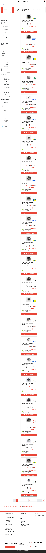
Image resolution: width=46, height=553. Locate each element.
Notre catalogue (9, 513)
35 (32, 500)
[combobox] (5, 26)
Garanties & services (23, 514)
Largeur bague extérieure (4, 38)
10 (27, 500)
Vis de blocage (7, 79)
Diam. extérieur (4, 49)
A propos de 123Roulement (8, 529)
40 (35, 500)
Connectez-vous (9, 546)
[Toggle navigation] (2, 1)
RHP (5, 70)
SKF (6, 64)
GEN (6, 66)
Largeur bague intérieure (4, 44)
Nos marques (9, 534)
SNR (6, 62)
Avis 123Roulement (10, 533)
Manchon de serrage (6, 91)
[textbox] (5, 26)
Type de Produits (3, 23)
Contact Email (38, 518)
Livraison (23, 517)
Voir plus (8, 72)
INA (6, 68)
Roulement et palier (10, 516)
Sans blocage (7, 88)
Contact (37, 513)
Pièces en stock (6, 103)
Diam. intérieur (4, 33)
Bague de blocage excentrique (6, 83)
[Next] (43, 500)
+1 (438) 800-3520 (39, 515)
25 (29, 500)
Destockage (6, 105)
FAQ (22, 518)
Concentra (7, 94)
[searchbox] (6, 35)
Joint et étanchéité (10, 517)
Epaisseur (3, 53)
